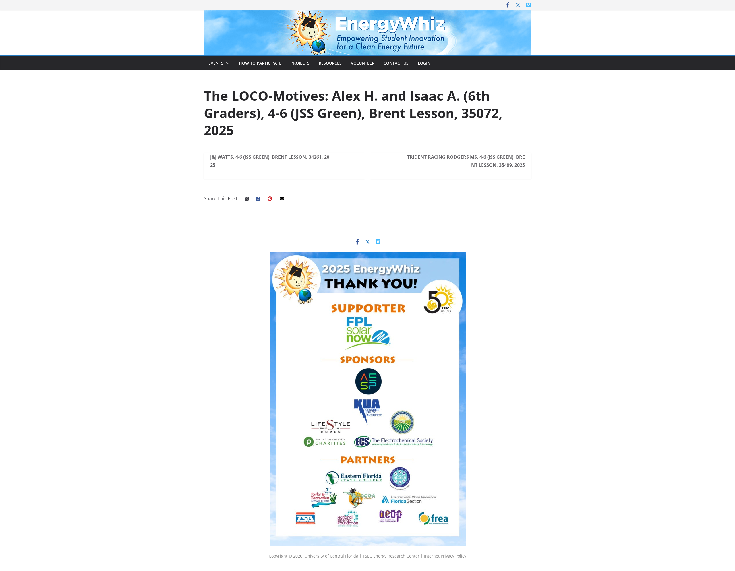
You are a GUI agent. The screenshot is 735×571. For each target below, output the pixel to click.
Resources (330, 63)
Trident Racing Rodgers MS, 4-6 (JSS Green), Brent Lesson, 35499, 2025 (466, 161)
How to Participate (260, 63)
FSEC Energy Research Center (392, 556)
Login (424, 63)
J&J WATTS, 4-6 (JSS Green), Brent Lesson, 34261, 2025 (269, 161)
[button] (226, 63)
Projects (300, 63)
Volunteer (362, 63)
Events (215, 63)
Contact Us (396, 63)
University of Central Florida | (334, 556)
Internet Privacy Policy (445, 556)
